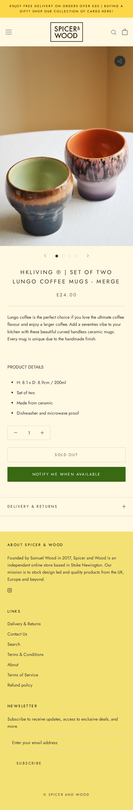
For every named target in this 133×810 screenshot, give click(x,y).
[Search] (114, 32)
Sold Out (66, 455)
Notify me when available (66, 474)
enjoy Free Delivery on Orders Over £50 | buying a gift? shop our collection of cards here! (66, 9)
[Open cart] (124, 32)
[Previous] (45, 255)
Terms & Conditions (25, 654)
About (12, 664)
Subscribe (29, 763)
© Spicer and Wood (66, 794)
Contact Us (17, 634)
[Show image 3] (69, 256)
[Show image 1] (56, 256)
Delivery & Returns (32, 506)
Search (13, 644)
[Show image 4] (76, 256)
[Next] (88, 255)
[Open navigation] (9, 31)
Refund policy (19, 685)
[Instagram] (9, 590)
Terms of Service (22, 675)
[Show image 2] (63, 256)
